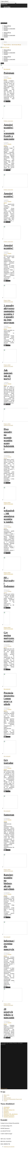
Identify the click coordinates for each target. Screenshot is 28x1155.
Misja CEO (6, 1095)
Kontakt (6, 30)
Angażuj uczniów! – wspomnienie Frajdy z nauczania (11, 131)
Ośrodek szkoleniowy (9, 1116)
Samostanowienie (13, 814)
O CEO (6, 27)
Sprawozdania (7, 1097)
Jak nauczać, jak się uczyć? (8, 374)
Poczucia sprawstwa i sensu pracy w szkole (9, 698)
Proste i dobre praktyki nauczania (8, 301)
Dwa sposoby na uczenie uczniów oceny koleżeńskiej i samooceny (10, 440)
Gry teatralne (8, 761)
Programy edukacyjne (9, 1109)
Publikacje (6, 1112)
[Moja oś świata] (5, 47)
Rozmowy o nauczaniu (9, 28)
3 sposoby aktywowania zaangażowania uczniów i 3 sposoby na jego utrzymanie (12, 314)
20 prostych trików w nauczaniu (9, 1013)
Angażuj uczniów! (8, 195)
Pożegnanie (10, 72)
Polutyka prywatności (9, 1146)
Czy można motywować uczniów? (10, 636)
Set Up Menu (7, 7)
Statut (5, 1096)
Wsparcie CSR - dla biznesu (11, 1114)
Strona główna (7, 25)
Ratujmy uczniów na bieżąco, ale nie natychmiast (10, 881)
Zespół (5, 1100)
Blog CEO (6, 1108)
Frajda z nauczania (8, 121)
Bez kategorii (7, 69)
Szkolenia (6, 1111)
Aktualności (7, 1107)
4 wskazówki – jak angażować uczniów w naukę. (9, 514)
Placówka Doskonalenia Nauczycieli (13, 1099)
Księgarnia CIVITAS (9, 1115)
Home (5, 42)
